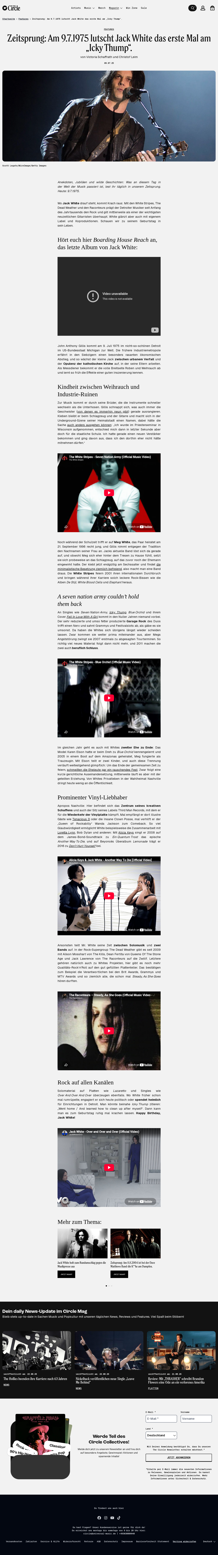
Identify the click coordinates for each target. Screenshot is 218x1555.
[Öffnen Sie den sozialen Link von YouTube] (112, 1518)
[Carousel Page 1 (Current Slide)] (106, 1285)
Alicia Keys (126, 832)
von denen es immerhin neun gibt (102, 411)
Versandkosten (14, 1541)
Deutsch (207, 1541)
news (6, 1384)
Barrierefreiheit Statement (152, 1541)
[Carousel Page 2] (109, 1285)
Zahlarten (31, 1541)
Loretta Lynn (66, 832)
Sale (144, 8)
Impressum (127, 1541)
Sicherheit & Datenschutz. (191, 1478)
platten (153, 1388)
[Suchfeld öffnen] (192, 8)
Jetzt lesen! (66, 1274)
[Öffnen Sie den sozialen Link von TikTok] (119, 1518)
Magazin (114, 8)
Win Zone (131, 8)
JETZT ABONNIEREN (178, 1457)
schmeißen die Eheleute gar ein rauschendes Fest (102, 769)
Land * (149, 1429)
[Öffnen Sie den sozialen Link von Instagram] (105, 1518)
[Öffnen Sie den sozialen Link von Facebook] (99, 1518)
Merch (101, 8)
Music (87, 8)
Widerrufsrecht (72, 1541)
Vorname (185, 1412)
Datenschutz (111, 1541)
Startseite (8, 19)
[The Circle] (11, 8)
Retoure (88, 1541)
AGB (99, 1541)
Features (23, 19)
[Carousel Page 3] (111, 1285)
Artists (76, 8)
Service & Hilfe (50, 1541)
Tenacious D (81, 819)
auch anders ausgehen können (89, 425)
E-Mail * (151, 1412)
